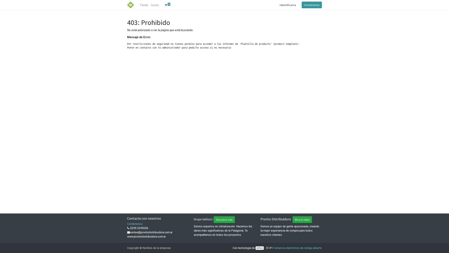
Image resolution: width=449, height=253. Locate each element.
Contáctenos (312, 5)
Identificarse (288, 5)
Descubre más (224, 219)
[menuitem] (143, 4)
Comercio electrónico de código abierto (297, 248)
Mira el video (302, 219)
